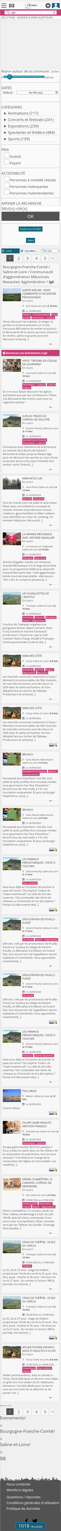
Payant (15, 163)
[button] (30, 230)
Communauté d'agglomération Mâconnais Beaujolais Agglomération (28, 276)
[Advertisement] (30, 43)
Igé (3, 1458)
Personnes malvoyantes (29, 186)
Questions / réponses (24, 1497)
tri (32, 251)
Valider (30, 240)
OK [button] (30, 216)
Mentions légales (20, 1490)
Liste (7, 251)
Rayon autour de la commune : (26, 71)
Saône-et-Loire (15, 271)
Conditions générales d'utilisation (33, 1503)
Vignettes (28, 251)
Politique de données (23, 1508)
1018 (30, 1526)
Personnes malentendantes (32, 193)
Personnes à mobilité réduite (33, 180)
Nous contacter (19, 1484)
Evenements (12, 1418)
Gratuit (15, 156)
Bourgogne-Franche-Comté (25, 266)
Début (8, 92)
